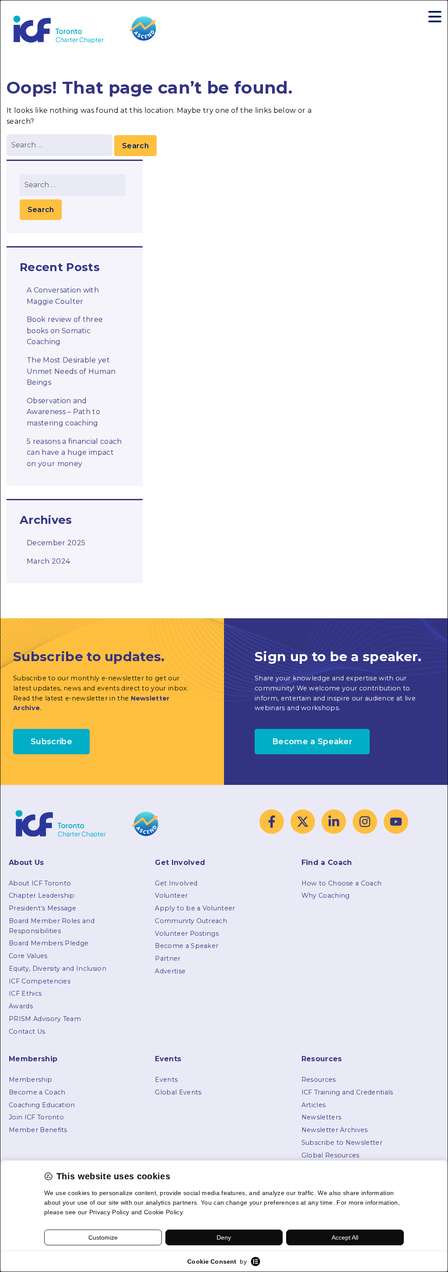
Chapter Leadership (42, 895)
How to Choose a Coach (341, 883)
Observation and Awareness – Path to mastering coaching (63, 412)
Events (166, 1080)
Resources (318, 1080)
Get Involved (176, 883)
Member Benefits (38, 1130)
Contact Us (27, 1031)
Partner (167, 958)
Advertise (170, 971)
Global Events (178, 1092)
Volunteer (171, 895)
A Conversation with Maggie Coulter (63, 296)
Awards (21, 1006)
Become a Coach (37, 1092)
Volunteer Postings (187, 933)
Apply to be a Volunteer (195, 908)
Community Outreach (191, 921)
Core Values (28, 956)
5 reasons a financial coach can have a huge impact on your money (74, 452)
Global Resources (330, 1155)
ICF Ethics (25, 993)
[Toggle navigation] (434, 16)
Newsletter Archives (334, 1130)
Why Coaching (325, 895)
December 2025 (56, 543)
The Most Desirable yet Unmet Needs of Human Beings (71, 371)
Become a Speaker (186, 946)
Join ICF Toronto (36, 1117)
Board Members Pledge (48, 943)
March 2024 (48, 561)
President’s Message (42, 908)
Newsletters (321, 1117)
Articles (313, 1105)
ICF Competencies (39, 981)
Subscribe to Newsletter (341, 1143)
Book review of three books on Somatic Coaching (65, 330)
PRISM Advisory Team (45, 1019)
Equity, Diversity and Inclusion (57, 968)
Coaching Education (42, 1105)
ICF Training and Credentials (347, 1092)
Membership (30, 1080)
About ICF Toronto (40, 883)
